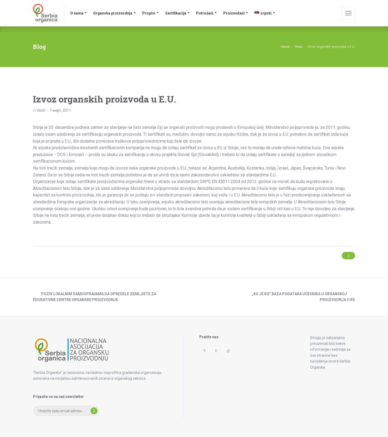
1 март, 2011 (60, 110)
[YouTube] (216, 361)
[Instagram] (216, 350)
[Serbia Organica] (45, 13)
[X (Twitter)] (204, 361)
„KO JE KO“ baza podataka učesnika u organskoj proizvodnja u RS (303, 297)
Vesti (41, 110)
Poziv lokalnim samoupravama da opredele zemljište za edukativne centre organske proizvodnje (94, 297)
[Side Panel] (348, 13)
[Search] (334, 13)
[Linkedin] (228, 350)
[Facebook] (204, 350)
